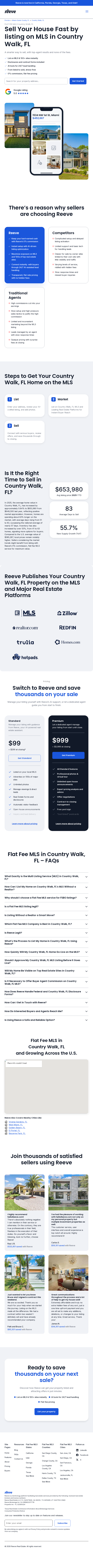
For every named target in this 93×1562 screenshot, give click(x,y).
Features (8, 1457)
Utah (28, 1458)
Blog (16, 1450)
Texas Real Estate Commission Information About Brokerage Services (30, 1509)
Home (7, 1453)
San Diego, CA (66, 1458)
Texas (28, 1472)
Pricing (7, 1466)
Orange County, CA (49, 1461)
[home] (10, 11)
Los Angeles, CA (66, 1470)
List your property (46, 1411)
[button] (86, 11)
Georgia (29, 1463)
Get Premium (68, 755)
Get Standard (24, 758)
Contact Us (18, 1459)
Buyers (7, 1471)
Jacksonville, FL (66, 1475)
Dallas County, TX (49, 1478)
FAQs (16, 1454)
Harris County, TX (49, 1473)
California (29, 1453)
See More (30, 1476)
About (7, 1462)
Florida (28, 1467)
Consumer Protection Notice (15, 1511)
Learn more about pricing (24, 823)
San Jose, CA (65, 1453)
